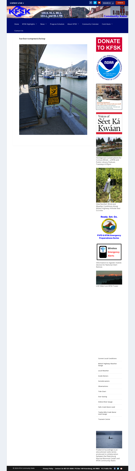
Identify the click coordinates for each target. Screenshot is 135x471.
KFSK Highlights (28, 24)
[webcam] (109, 284)
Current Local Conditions (107, 358)
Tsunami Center (104, 419)
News (42, 24)
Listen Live (16, 2)
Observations (103, 386)
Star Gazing (102, 397)
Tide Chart (102, 391)
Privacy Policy (48, 469)
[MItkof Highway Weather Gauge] (109, 202)
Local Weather (103, 371)
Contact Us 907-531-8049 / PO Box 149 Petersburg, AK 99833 (77, 469)
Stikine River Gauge (105, 402)
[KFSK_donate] (109, 51)
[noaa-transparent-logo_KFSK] (109, 80)
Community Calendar (90, 24)
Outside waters (103, 381)
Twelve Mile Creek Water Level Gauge (107, 413)
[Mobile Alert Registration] (109, 261)
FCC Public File (106, 469)
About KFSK (72, 24)
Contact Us (18, 31)
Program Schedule (57, 24)
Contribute (106, 24)
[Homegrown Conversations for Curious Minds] (109, 156)
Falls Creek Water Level (106, 407)
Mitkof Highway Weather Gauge (107, 364)
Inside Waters (103, 376)
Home (16, 24)
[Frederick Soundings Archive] (109, 448)
